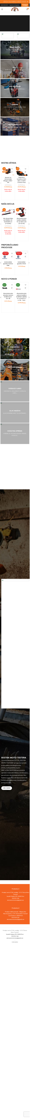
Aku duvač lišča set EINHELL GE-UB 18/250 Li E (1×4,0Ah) (8, 221)
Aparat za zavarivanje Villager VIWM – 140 (8, 180)
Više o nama (6, 1020)
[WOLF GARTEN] (8, 35)
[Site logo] (15, 9)
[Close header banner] (27, 1)
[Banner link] (14, 50)
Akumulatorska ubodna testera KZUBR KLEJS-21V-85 (8, 534)
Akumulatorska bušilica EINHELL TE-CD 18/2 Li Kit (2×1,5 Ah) (21, 221)
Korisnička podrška (25, 5)
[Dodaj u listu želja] (12, 168)
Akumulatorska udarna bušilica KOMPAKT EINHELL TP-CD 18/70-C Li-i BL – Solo (21, 535)
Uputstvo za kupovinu (14, 5)
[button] (12, 171)
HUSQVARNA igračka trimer (21, 263)
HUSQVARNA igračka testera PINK (8, 382)
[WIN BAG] (23, 35)
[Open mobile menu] (2, 9)
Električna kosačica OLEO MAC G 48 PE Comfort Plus (21, 180)
